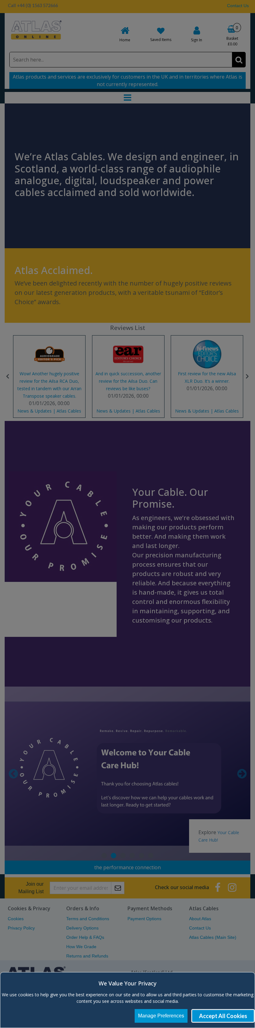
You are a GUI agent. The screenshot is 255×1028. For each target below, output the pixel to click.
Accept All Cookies (223, 1015)
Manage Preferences (161, 1015)
